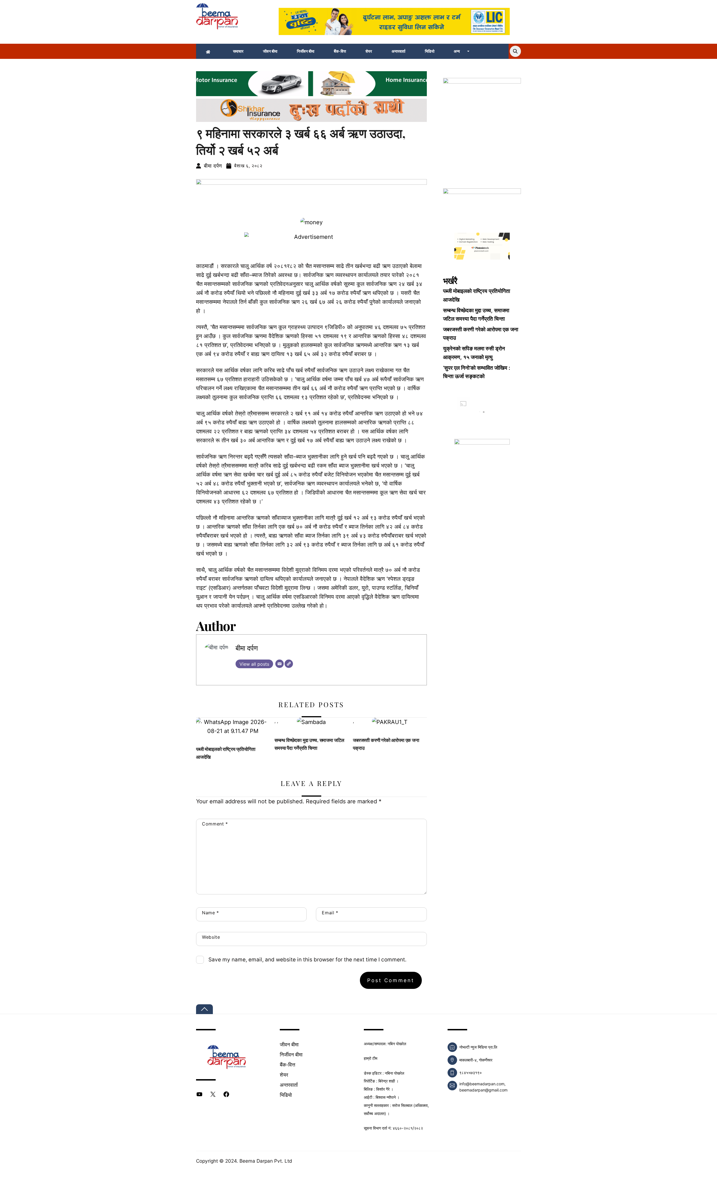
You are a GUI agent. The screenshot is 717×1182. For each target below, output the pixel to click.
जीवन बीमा (270, 51)
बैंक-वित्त (340, 51)
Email (330, 912)
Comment (215, 824)
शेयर (369, 51)
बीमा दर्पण (213, 166)
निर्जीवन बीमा (305, 51)
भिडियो (429, 51)
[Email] (279, 664)
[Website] (289, 664)
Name (210, 912)
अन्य (457, 51)
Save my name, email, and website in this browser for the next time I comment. (307, 959)
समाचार (238, 51)
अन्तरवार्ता (398, 51)
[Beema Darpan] (217, 26)
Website (211, 937)
